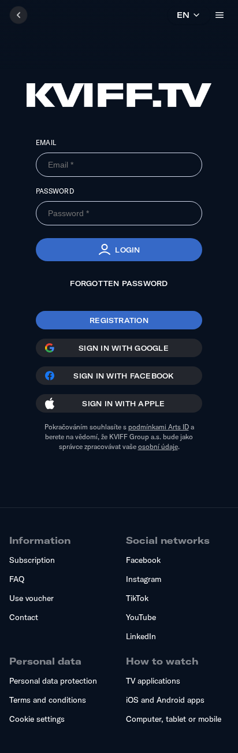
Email (46, 142)
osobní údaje (158, 446)
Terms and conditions (47, 700)
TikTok (137, 598)
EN (183, 15)
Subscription (32, 560)
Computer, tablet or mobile (173, 719)
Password (55, 191)
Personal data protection (53, 681)
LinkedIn (141, 636)
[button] (119, 249)
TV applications (153, 681)
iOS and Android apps (165, 700)
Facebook (143, 560)
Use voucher (31, 598)
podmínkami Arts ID (158, 426)
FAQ (16, 579)
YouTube (141, 617)
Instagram (143, 579)
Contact (23, 617)
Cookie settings (37, 719)
